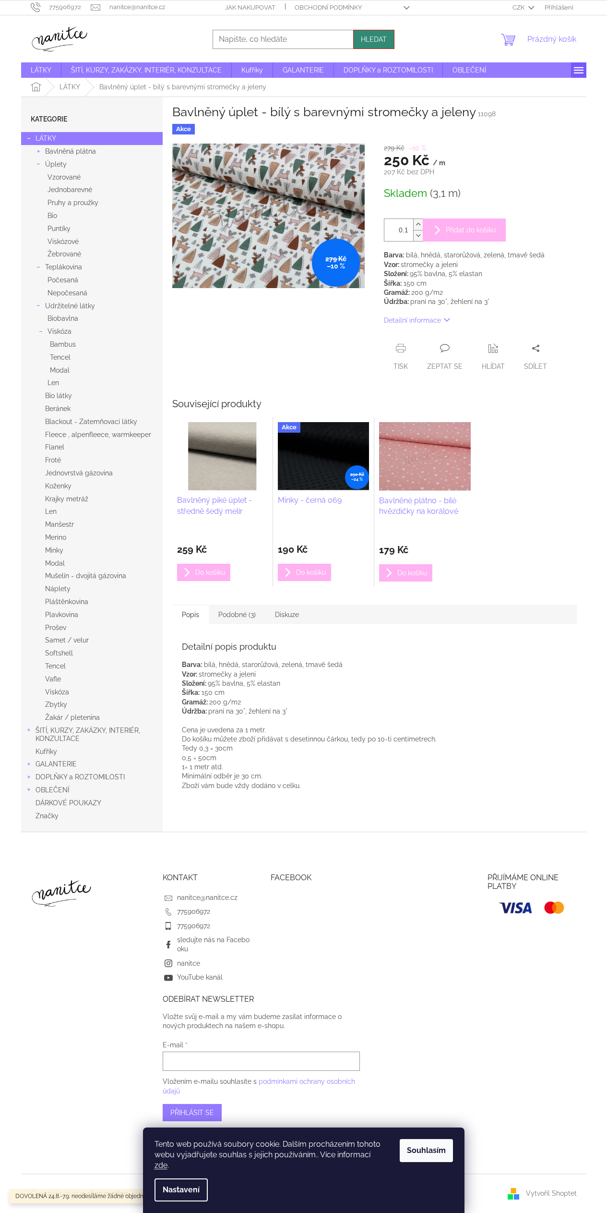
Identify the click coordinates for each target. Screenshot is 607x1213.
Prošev (55, 627)
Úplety (56, 164)
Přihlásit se (192, 1112)
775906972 (193, 911)
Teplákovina (63, 267)
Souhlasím (426, 1150)
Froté (53, 460)
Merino (55, 537)
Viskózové (63, 241)
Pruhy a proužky (73, 202)
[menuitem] (41, 70)
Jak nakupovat (250, 7)
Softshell (59, 653)
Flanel (54, 447)
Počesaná (63, 280)
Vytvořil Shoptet (551, 1193)
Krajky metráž (66, 499)
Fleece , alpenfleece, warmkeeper (98, 434)
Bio (52, 215)
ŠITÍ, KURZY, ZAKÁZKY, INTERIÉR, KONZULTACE (88, 734)
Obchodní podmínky (328, 7)
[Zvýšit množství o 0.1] (418, 224)
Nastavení (181, 1189)
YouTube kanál (200, 977)
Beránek (58, 408)
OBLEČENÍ (52, 790)
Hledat (374, 39)
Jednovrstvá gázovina (79, 473)
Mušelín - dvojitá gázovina (85, 576)
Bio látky (58, 396)
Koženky (58, 486)
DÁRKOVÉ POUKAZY (68, 803)
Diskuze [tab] (287, 615)
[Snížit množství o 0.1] (418, 235)
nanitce (188, 963)
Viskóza (59, 331)
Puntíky (59, 228)
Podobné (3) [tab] (237, 615)
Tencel (60, 357)
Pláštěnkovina (66, 602)
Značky (47, 816)
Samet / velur (67, 640)
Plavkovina (61, 615)
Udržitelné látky (70, 306)
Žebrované (64, 254)
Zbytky (56, 704)
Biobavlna (63, 318)
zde (161, 1165)
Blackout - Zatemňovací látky (91, 421)
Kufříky (46, 751)
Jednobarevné (70, 190)
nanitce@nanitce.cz (207, 897)
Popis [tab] (190, 615)
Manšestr (59, 524)
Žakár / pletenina (72, 717)
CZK (519, 7)
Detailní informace (412, 320)
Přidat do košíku (471, 230)
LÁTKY (46, 138)
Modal (60, 370)
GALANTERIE (56, 764)
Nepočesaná (67, 293)
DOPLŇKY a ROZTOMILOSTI (80, 777)
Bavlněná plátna (70, 151)
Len (53, 383)
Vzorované (64, 177)
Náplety (58, 589)
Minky (54, 550)
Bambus (63, 344)
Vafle (53, 679)
